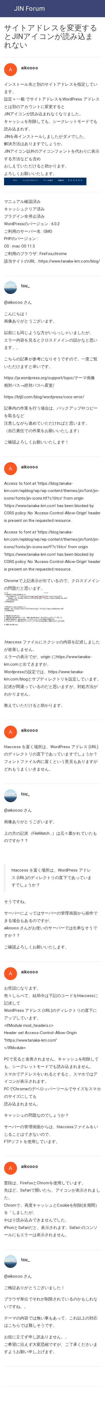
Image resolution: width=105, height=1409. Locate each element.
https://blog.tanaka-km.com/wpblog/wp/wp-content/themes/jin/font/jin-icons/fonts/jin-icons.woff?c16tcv (51, 539)
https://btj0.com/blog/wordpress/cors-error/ (44, 397)
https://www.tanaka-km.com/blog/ (69, 261)
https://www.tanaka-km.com (30, 505)
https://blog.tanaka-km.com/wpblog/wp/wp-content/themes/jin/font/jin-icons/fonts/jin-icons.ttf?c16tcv (51, 491)
